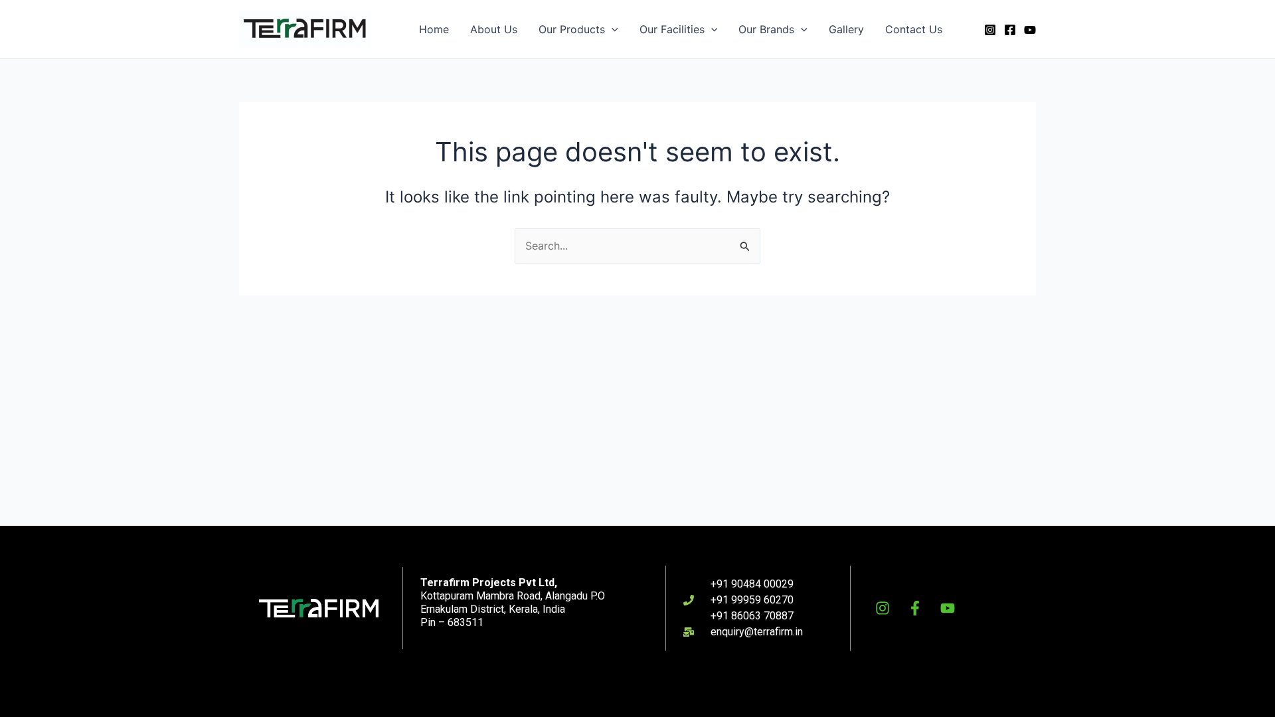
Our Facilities (672, 29)
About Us (493, 29)
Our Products (572, 29)
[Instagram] (990, 30)
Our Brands (766, 29)
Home (434, 29)
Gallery (846, 29)
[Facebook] (1010, 30)
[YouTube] (1030, 30)
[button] (611, 29)
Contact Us (913, 29)
